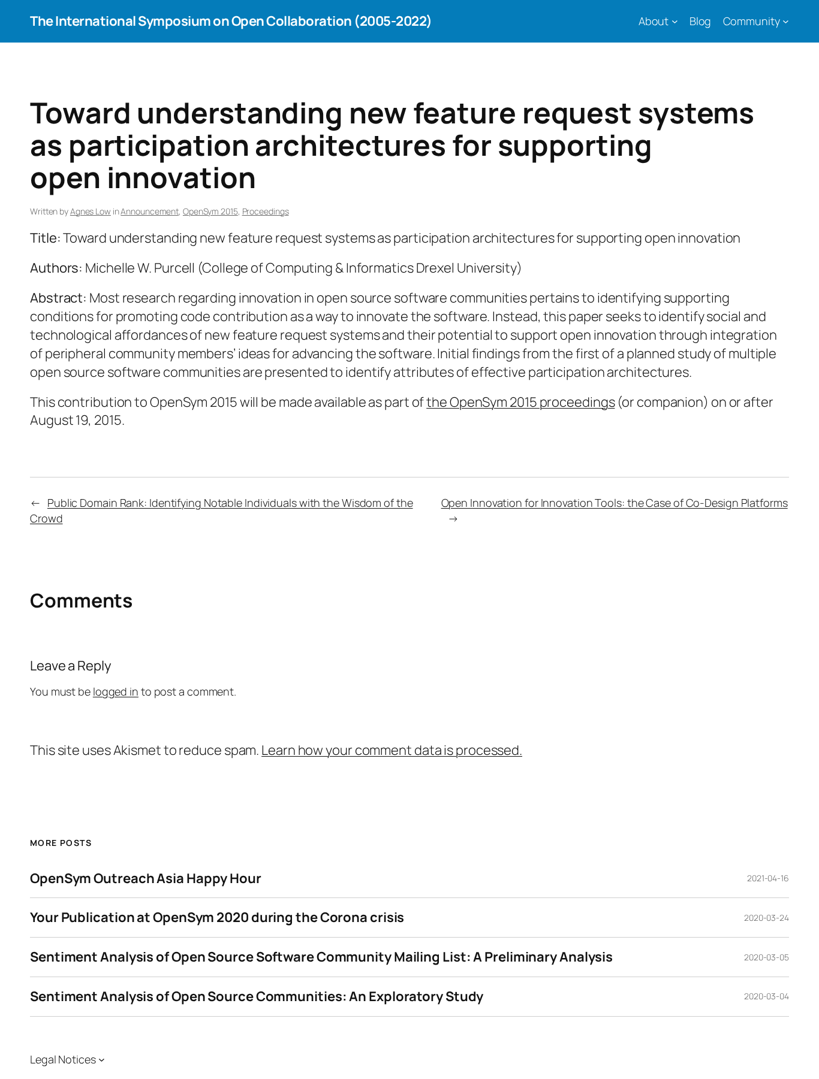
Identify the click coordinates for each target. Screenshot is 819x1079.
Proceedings (265, 211)
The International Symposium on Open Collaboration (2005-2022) (231, 21)
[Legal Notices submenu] (101, 1059)
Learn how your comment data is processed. (391, 750)
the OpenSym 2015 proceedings (520, 402)
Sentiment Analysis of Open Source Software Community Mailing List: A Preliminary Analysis (321, 957)
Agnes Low (90, 211)
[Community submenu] (785, 21)
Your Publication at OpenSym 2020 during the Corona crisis (217, 917)
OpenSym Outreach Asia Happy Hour (145, 878)
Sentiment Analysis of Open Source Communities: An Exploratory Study (256, 996)
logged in (115, 691)
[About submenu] (675, 21)
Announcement (150, 211)
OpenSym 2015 (210, 211)
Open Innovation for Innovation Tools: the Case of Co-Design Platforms (614, 502)
